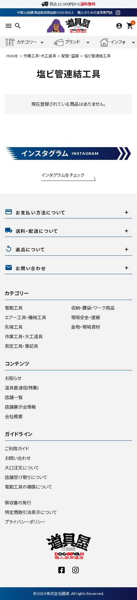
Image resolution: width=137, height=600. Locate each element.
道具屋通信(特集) (22, 387)
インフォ (118, 42)
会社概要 (14, 416)
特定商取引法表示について (31, 512)
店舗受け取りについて (26, 477)
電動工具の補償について (28, 486)
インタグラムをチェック (62, 175)
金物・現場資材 (85, 327)
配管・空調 (70, 56)
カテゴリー (27, 42)
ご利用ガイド (17, 448)
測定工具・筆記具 (21, 346)
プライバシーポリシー (25, 522)
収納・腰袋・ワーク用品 (93, 308)
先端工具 (14, 327)
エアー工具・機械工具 (25, 317)
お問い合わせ (18, 458)
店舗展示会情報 (20, 407)
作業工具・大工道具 (40, 56)
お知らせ (13, 378)
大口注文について (22, 467)
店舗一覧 (14, 397)
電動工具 (14, 308)
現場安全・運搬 (85, 317)
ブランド (72, 42)
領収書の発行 (18, 502)
